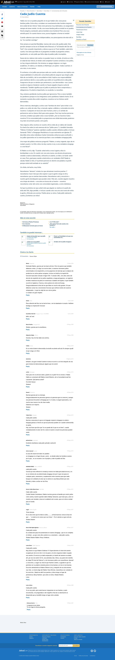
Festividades (63, 636)
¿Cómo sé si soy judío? (33, 241)
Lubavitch (42, 650)
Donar (102, 2)
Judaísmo (12, 7)
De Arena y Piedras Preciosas (31, 222)
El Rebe (75, 638)
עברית (82, 54)
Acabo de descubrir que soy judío (36, 236)
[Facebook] (92, 651)
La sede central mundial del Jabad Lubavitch (67, 650)
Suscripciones (45, 640)
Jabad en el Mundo (78, 639)
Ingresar (64, 2)
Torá (58, 651)
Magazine (31, 638)
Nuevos (32, 256)
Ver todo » (52, 227)
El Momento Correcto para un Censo (33, 225)
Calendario (44, 638)
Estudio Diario (45, 639)
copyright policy (50, 213)
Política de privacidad (83, 655)
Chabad (38, 650)
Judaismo (61, 651)
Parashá (22, 11)
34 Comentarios (30, 245)
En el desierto (26, 224)
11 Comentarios (30, 239)
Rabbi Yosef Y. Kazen (48, 651)
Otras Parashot (31, 11)
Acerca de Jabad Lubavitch (80, 636)
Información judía (67, 651)
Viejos (35, 256)
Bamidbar (39, 11)
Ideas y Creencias (22, 7)
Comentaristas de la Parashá (59, 11)
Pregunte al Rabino (79, 2)
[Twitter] (95, 651)
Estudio (4, 7)
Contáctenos (92, 655)
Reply (28, 295)
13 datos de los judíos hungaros (62, 241)
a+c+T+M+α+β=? (54, 222)
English (78, 54)
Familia (32, 7)
